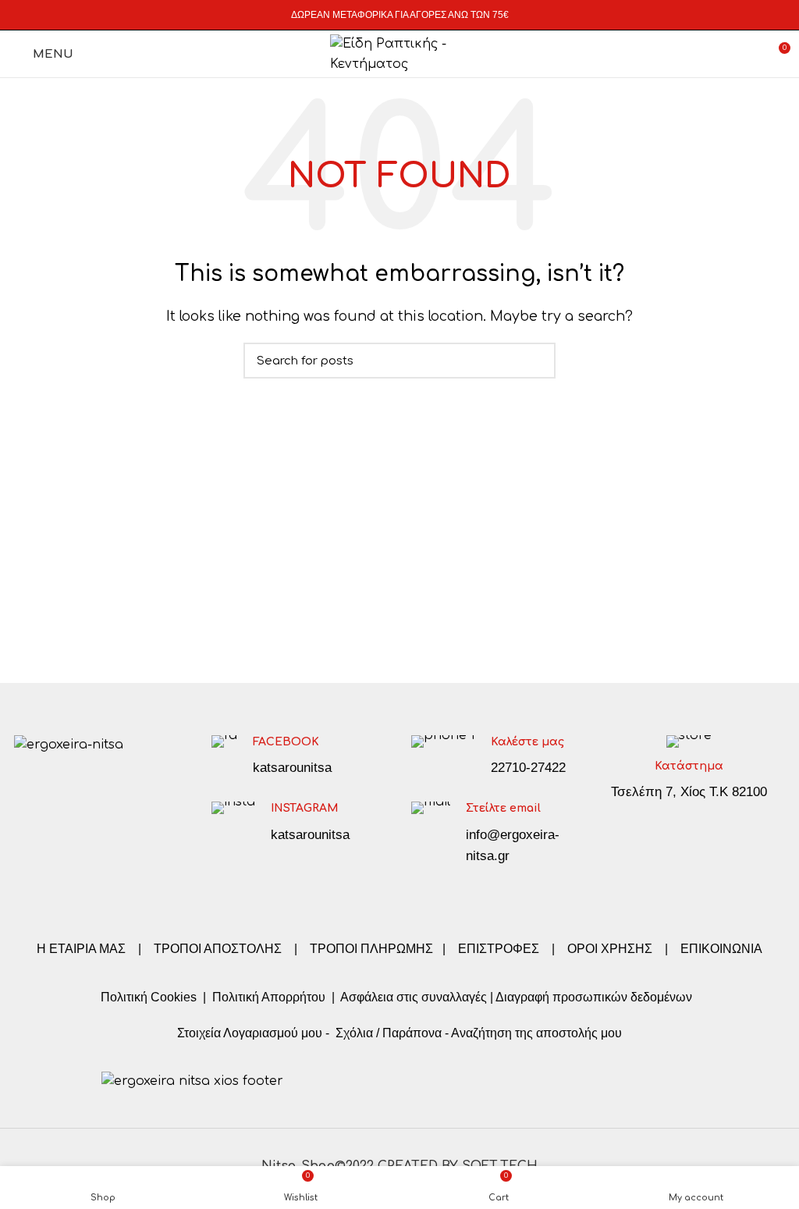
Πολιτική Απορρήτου (267, 997)
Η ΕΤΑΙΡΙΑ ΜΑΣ (83, 948)
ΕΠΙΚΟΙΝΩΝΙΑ (721, 948)
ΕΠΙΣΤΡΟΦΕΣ (498, 948)
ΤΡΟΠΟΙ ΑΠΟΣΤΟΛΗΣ (218, 948)
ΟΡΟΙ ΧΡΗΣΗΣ (609, 948)
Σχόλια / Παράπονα (389, 1033)
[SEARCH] (534, 361)
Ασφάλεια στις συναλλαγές (413, 997)
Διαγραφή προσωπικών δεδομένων (593, 997)
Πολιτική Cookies (149, 997)
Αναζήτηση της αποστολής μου (536, 1033)
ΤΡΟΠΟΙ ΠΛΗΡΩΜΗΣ (371, 948)
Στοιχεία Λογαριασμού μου (249, 1033)
